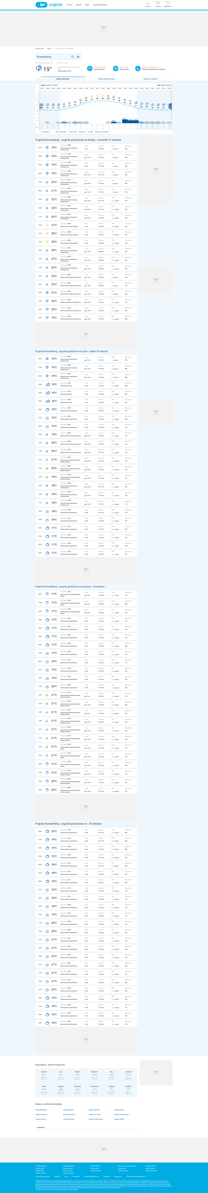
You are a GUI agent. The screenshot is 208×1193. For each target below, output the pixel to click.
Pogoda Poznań (67, 1170)
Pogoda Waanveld (94, 1110)
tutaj (76, 1189)
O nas (66, 1176)
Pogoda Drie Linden (94, 1114)
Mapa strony (118, 1176)
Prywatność (76, 1176)
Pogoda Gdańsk (95, 1166)
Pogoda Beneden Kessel (121, 1114)
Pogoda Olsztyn (150, 1168)
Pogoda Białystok (40, 1166)
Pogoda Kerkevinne (69, 1114)
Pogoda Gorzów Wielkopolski (127, 1166)
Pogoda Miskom (119, 1110)
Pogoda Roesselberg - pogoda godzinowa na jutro (61, 351)
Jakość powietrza (100, 5)
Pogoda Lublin (94, 1168)
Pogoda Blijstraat (68, 1110)
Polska (69, 5)
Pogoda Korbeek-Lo (41, 1114)
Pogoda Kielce (39, 1168)
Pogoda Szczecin (123, 1170)
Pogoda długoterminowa (106, 79)
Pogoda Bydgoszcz (69, 1166)
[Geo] (78, 57)
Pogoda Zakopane (68, 1173)
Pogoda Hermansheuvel (96, 1119)
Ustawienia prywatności (91, 1176)
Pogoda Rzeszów (95, 1170)
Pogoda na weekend (150, 79)
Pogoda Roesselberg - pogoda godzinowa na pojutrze (63, 586)
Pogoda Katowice (150, 1166)
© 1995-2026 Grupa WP (42, 1176)
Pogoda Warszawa (151, 1170)
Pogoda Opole (39, 1170)
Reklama (57, 1176)
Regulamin (106, 1176)
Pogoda (55, 5)
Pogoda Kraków (68, 1168)
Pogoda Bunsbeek (68, 1119)
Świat (87, 5)
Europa (79, 5)
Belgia (49, 48)
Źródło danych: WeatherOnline (136, 1176)
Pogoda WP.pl (39, 48)
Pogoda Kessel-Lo (40, 1119)
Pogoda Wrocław (40, 1173)
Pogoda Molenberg (41, 1110)
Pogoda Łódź (122, 1168)
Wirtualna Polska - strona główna (41, 5)
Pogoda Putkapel (119, 1119)
